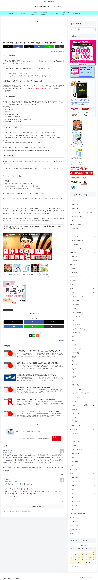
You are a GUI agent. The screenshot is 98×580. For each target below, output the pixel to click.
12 (79, 557)
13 (82, 557)
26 (79, 562)
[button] (59, 46)
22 (90, 559)
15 (90, 557)
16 (93, 557)
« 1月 (71, 566)
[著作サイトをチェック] (30, 335)
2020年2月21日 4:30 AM (9, 452)
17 (71, 559)
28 (86, 562)
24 (71, 562)
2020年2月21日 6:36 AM (11, 481)
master (7, 479)
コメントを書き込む (34, 506)
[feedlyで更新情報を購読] (33, 335)
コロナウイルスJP (8, 310)
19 (79, 559)
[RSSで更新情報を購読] (37, 335)
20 (82, 559)
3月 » (76, 566)
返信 (62, 474)
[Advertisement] (34, 30)
